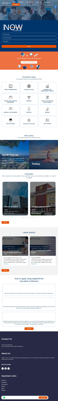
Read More (6, 263)
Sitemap (3, 390)
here (30, 177)
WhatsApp (4, 398)
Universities (39, 2)
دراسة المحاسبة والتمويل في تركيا (13, 252)
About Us (21, 2)
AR (55, 6)
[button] (22, 217)
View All (5, 222)
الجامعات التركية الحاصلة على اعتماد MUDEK (40, 251)
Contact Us (47, 2)
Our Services (29, 2)
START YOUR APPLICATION (29, 62)
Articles (3, 386)
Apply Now (16, 4)
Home (14, 2)
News (2, 388)
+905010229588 (8, 397)
